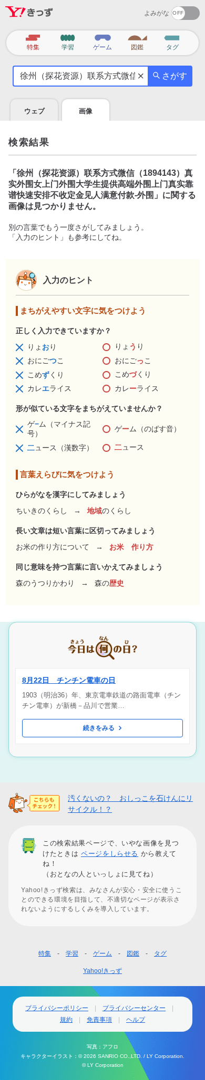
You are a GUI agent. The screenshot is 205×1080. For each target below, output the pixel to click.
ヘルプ (135, 1019)
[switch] (147, 9)
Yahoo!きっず (102, 971)
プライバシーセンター (134, 1008)
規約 (66, 1019)
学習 (72, 953)
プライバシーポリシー (56, 1008)
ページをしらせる (109, 853)
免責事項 (99, 1019)
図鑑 (133, 953)
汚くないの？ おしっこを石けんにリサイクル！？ (130, 803)
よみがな (156, 13)
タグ (160, 953)
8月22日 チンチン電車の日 (69, 680)
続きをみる (99, 728)
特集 (44, 953)
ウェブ (34, 111)
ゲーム (102, 953)
